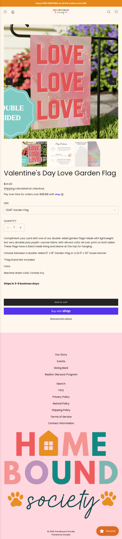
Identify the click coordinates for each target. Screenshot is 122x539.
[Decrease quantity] (8, 227)
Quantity (10, 221)
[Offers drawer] (13, 12)
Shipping (9, 188)
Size (6, 203)
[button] (9, 81)
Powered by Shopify (61, 534)
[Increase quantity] (20, 227)
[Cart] (116, 12)
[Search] (108, 12)
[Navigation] (5, 12)
